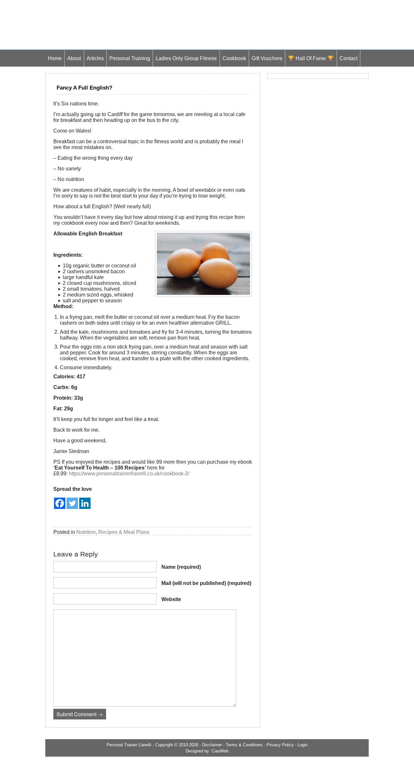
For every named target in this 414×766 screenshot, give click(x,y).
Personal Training (129, 58)
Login (303, 744)
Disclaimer (212, 744)
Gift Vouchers (267, 58)
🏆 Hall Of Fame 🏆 (311, 58)
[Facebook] (59, 503)
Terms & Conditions (244, 744)
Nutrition (86, 532)
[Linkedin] (85, 503)
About (74, 58)
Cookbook (234, 58)
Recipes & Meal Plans (123, 532)
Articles (95, 58)
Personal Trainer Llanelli (128, 744)
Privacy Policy (280, 744)
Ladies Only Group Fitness (186, 58)
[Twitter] (72, 503)
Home (55, 58)
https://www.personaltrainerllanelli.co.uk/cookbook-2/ (129, 473)
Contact (348, 58)
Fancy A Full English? (84, 87)
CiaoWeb (220, 751)
